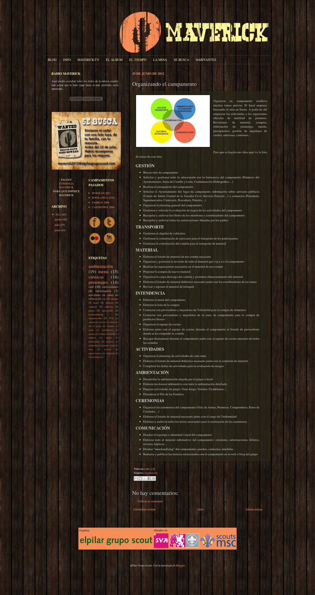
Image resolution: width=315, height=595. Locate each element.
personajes (98, 282)
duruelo (114, 298)
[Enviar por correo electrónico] (136, 478)
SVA (111, 318)
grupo (91, 330)
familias (110, 326)
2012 (59, 214)
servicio (107, 349)
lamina (102, 333)
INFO (67, 59)
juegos (92, 310)
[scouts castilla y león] (184, 547)
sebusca (93, 298)
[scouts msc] (218, 547)
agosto (58, 219)
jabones (92, 333)
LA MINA (160, 59)
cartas (110, 295)
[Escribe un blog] (140, 478)
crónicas (96, 277)
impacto (109, 306)
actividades (95, 295)
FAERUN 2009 (100, 202)
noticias (109, 302)
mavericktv (107, 310)
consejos (93, 306)
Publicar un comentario (150, 501)
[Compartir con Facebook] (149, 478)
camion (92, 322)
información (103, 291)
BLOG (52, 59)
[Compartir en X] (145, 478)
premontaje (93, 345)
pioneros (110, 341)
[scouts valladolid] (161, 547)
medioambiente (96, 314)
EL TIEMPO (137, 59)
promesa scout (108, 345)
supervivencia (95, 353)
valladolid (110, 353)
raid (91, 286)
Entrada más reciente (144, 509)
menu (103, 271)
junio (58, 230)
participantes (94, 341)
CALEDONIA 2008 (103, 207)
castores (102, 322)
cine (104, 298)
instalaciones (107, 330)
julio (57, 225)
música (109, 337)
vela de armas (94, 357)
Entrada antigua (254, 509)
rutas (91, 349)
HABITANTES (206, 59)
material (92, 337)
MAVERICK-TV (88, 59)
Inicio (201, 509)
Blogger (180, 565)
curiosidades (110, 286)
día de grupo (95, 326)
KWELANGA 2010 (103, 197)
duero (112, 322)
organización (151, 472)
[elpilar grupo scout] (116, 545)
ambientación (101, 266)
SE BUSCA (181, 59)
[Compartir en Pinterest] (153, 478)
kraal (95, 302)
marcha (112, 333)
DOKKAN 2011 (101, 193)
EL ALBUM (114, 59)
